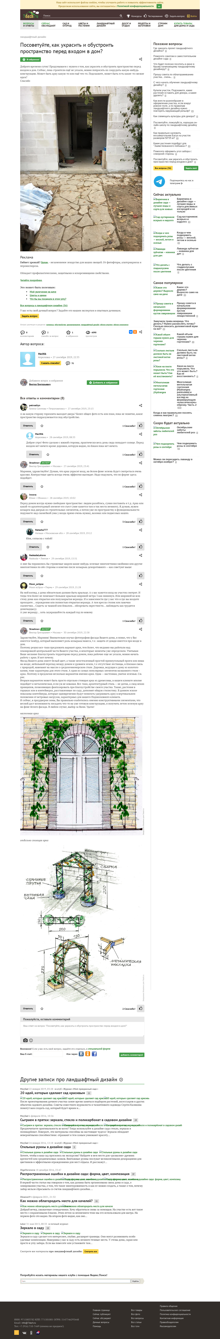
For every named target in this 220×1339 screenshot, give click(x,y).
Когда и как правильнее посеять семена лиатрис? (172, 414)
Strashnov (34, 462)
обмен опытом (106, 324)
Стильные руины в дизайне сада (45, 1146)
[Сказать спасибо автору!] (140, 425)
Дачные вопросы (101, 1322)
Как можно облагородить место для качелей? (56, 1200)
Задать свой (191, 168)
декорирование (73, 324)
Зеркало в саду (32, 1227)
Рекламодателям (168, 1326)
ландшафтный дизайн (90, 324)
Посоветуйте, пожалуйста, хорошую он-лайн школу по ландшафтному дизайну (175, 123)
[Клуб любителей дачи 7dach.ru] (31, 14)
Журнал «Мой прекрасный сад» (80, 1088)
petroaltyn (34, 405)
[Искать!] (121, 15)
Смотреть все (91, 1251)
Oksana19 (25, 1196)
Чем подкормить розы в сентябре (187, 444)
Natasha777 (41, 529)
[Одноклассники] (135, 332)
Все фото (135, 1314)
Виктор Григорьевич (40, 384)
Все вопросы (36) (163, 168)
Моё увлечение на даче (43, 291)
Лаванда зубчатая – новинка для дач (187, 251)
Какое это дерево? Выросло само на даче (187, 291)
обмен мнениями (120, 324)
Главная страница (101, 1310)
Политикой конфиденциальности (135, 6)
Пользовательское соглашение (175, 1310)
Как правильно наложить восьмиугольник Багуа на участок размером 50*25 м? (172, 135)
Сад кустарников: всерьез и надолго (187, 219)
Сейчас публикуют (102, 1314)
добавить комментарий (132, 1055)
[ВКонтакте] (131, 332)
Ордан (44, 262)
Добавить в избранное (105, 382)
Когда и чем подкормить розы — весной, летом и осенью (186, 236)
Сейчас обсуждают (102, 1318)
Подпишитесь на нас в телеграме (181, 182)
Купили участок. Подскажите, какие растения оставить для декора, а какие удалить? (175, 93)
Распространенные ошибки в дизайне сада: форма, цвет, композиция (74, 1173)
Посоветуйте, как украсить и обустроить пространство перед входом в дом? (175, 160)
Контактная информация (171, 1318)
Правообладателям (169, 1322)
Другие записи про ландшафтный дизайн (68, 1079)
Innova (32, 494)
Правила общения (168, 1306)
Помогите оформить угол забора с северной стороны (172, 152)
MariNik (39, 433)
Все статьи (136, 1322)
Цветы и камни (38, 295)
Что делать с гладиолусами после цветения (186, 267)
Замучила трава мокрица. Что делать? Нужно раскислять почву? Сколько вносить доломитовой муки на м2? (175, 325)
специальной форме (99, 1048)
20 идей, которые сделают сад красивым (52, 1093)
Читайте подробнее (31, 280)
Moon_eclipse (36, 583)
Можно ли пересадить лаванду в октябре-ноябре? (172, 460)
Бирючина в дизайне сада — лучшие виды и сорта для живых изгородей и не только (187, 205)
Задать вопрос (30, 316)
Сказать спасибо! (50, 363)
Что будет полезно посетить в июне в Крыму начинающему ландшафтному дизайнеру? (174, 66)
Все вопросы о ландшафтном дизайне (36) (44, 305)
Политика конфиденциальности (175, 1314)
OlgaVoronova (27, 1169)
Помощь (97, 1326)
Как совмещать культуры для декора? (174, 116)
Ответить (28, 425)
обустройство (60, 324)
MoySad (24, 1088)
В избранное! (32, 59)
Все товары (136, 1310)
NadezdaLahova (37, 555)
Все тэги (135, 1326)
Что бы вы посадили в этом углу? (48, 299)
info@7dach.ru (29, 1322)
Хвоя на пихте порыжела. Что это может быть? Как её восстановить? (187, 371)
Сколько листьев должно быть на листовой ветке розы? (187, 354)
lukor (23, 1223)
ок (159, 6)
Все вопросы (137, 1318)
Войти (194, 16)
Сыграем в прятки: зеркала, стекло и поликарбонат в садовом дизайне (76, 1119)
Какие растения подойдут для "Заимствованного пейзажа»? (170, 144)
